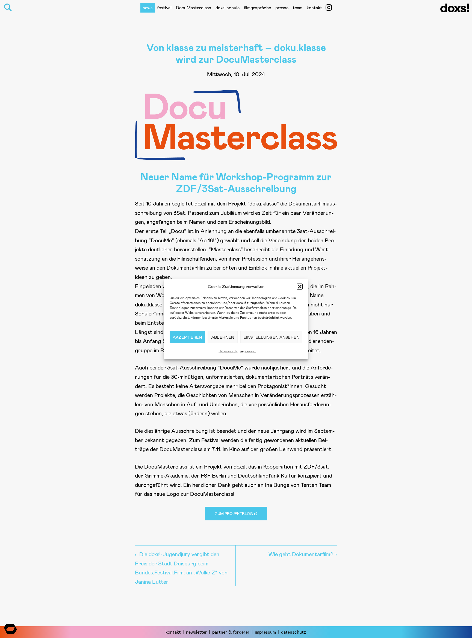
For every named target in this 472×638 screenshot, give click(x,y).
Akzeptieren (187, 337)
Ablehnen (222, 337)
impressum (248, 351)
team (297, 7)
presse (281, 7)
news (148, 7)
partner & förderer (231, 631)
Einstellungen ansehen (271, 337)
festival (164, 7)
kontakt (314, 7)
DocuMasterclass (193, 7)
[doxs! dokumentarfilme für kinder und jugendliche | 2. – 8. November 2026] (454, 9)
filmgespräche (257, 7)
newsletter (196, 631)
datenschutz (228, 351)
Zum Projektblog (234, 513)
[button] (299, 286)
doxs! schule (228, 7)
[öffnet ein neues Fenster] (329, 7)
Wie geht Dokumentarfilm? (301, 554)
